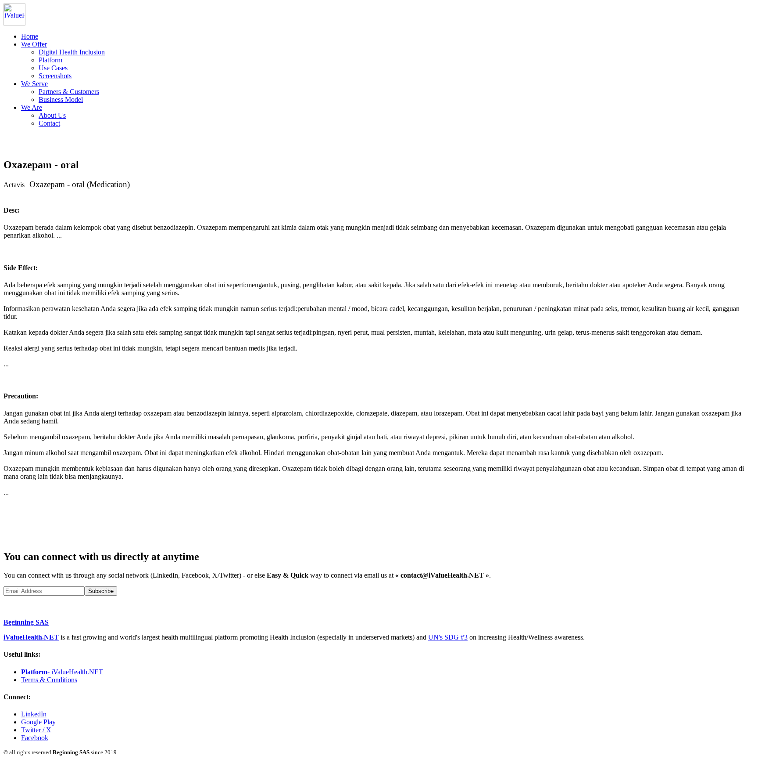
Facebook (34, 737)
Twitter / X (36, 730)
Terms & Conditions (49, 679)
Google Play (38, 722)
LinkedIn (33, 714)
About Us (52, 115)
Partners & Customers (69, 91)
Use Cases (53, 68)
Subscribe (101, 591)
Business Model (61, 99)
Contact (49, 123)
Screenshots (55, 76)
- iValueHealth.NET (62, 672)
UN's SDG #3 (448, 637)
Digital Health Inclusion (72, 52)
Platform (50, 60)
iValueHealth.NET (31, 637)
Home (29, 36)
